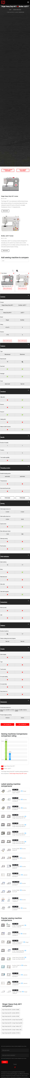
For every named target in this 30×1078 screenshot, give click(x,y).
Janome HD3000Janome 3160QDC (19, 984)
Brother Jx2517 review (7, 236)
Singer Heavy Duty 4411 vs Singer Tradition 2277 (11, 1026)
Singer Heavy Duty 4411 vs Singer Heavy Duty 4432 (12, 1019)
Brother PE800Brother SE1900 (19, 884)
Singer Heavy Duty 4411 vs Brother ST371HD (11, 1033)
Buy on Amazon (7, 724)
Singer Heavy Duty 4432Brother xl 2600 (19, 926)
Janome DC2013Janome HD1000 (19, 975)
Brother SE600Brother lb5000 (19, 867)
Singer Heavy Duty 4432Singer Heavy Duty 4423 (19, 825)
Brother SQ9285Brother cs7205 (19, 908)
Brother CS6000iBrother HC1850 (19, 808)
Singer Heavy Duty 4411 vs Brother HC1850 (10, 1016)
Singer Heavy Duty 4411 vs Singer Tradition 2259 (11, 1029)
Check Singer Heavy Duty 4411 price (18, 773)
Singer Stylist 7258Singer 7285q (19, 992)
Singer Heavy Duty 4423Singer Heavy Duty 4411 (19, 817)
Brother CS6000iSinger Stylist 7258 (19, 791)
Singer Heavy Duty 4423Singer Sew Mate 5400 (19, 958)
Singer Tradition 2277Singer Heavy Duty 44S (20, 942)
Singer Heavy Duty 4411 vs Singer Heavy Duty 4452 (12, 1023)
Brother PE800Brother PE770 (19, 890)
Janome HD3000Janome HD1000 (19, 875)
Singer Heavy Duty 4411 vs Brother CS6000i (10, 1009)
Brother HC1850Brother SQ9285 (19, 934)
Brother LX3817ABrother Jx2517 (19, 966)
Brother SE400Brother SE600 (19, 849)
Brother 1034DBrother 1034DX (19, 900)
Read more (5, 210)
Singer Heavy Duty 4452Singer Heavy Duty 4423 (19, 834)
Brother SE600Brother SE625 (19, 858)
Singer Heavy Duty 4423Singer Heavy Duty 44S (19, 842)
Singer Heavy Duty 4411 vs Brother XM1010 (10, 1013)
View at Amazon (7, 288)
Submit (5, 1062)
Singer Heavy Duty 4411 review (9, 196)
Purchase (7, 497)
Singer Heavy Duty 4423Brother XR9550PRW (19, 951)
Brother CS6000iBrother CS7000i (19, 800)
